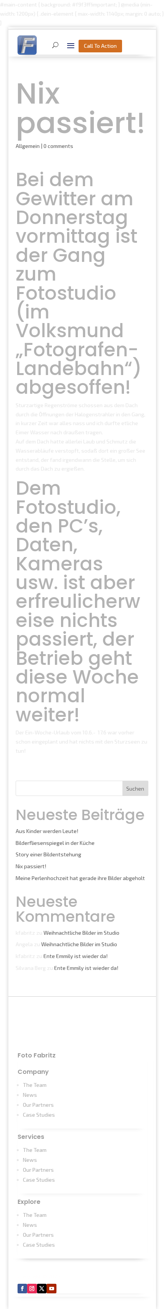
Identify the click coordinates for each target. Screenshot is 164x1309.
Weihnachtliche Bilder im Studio (81, 932)
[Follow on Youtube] (51, 1289)
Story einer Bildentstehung (48, 854)
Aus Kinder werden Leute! (47, 831)
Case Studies (39, 1114)
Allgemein (28, 146)
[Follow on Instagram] (32, 1289)
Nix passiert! (31, 866)
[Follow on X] (42, 1289)
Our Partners (38, 1104)
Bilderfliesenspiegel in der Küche (55, 843)
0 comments (58, 146)
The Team (35, 1085)
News (30, 1094)
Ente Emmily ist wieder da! (75, 956)
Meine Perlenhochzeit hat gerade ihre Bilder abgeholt (80, 878)
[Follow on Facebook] (22, 1289)
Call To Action (100, 45)
